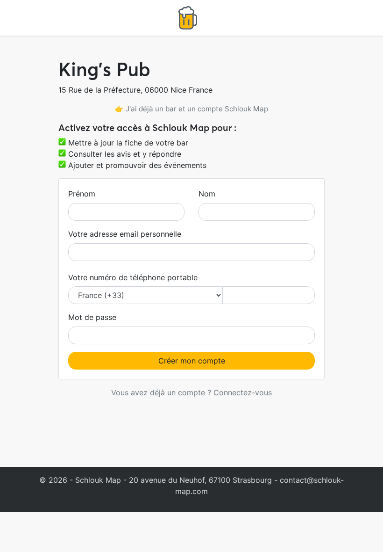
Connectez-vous (242, 392)
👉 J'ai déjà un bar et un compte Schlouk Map (191, 108)
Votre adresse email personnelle (124, 234)
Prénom (81, 193)
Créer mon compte (191, 360)
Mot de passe (92, 317)
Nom (207, 193)
